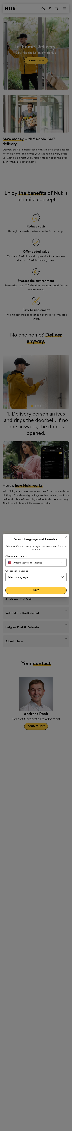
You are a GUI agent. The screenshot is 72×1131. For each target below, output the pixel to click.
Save (36, 590)
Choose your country (16, 556)
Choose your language (16, 570)
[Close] (66, 536)
